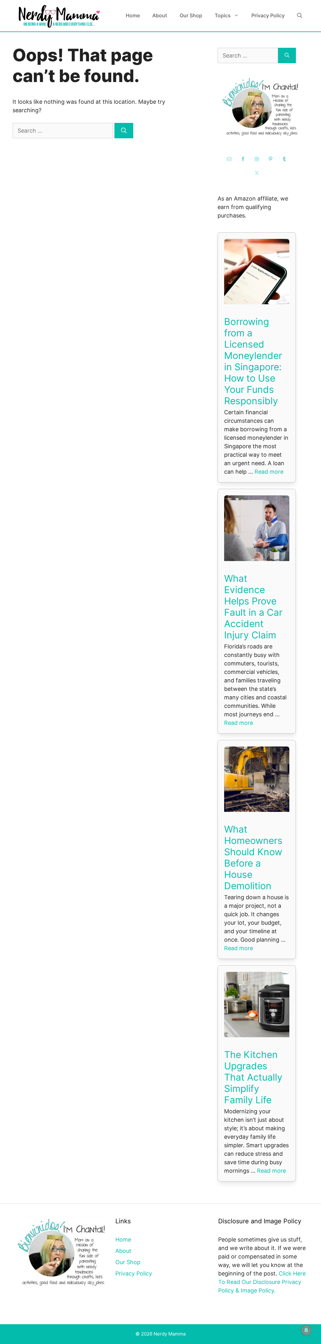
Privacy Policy (268, 15)
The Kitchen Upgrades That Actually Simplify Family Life (253, 1077)
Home (133, 15)
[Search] (123, 130)
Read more (269, 471)
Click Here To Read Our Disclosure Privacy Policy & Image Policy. (262, 1282)
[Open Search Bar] (299, 15)
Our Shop (191, 15)
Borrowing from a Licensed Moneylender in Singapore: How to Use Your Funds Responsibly (253, 361)
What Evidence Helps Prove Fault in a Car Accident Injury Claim (253, 607)
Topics (223, 15)
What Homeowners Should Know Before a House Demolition (253, 857)
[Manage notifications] (306, 1330)
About (159, 15)
